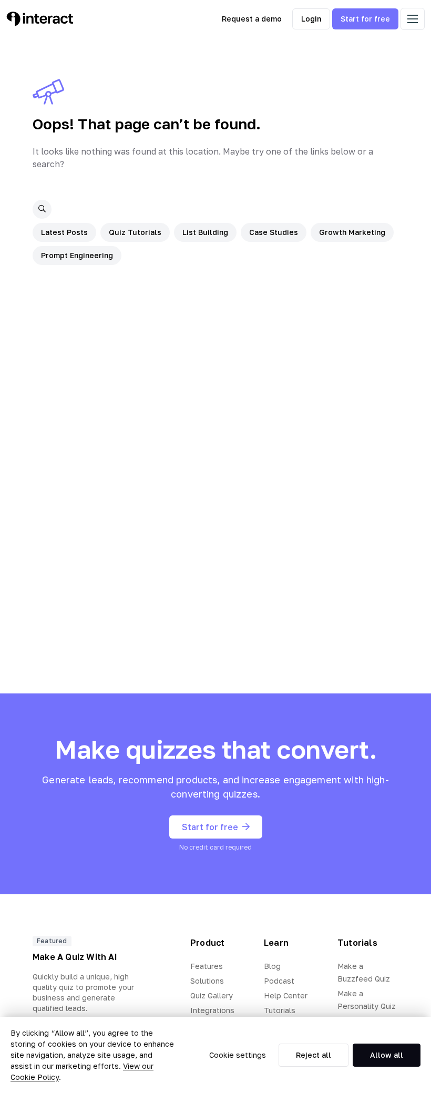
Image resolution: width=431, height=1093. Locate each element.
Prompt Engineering (77, 255)
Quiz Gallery (211, 995)
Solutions (207, 980)
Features (206, 966)
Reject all (313, 1054)
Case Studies (273, 232)
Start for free (365, 18)
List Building (205, 232)
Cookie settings (237, 1054)
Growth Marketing (352, 232)
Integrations (212, 1010)
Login (311, 18)
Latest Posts (64, 232)
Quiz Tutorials (135, 232)
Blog (272, 966)
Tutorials (279, 1010)
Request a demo (252, 18)
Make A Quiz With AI (75, 957)
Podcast (279, 980)
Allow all (386, 1054)
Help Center (285, 995)
